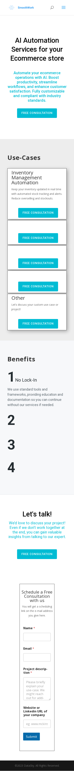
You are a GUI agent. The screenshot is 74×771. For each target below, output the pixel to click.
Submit (31, 736)
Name (29, 628)
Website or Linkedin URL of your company (35, 711)
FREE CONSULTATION (37, 113)
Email (28, 648)
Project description (35, 670)
